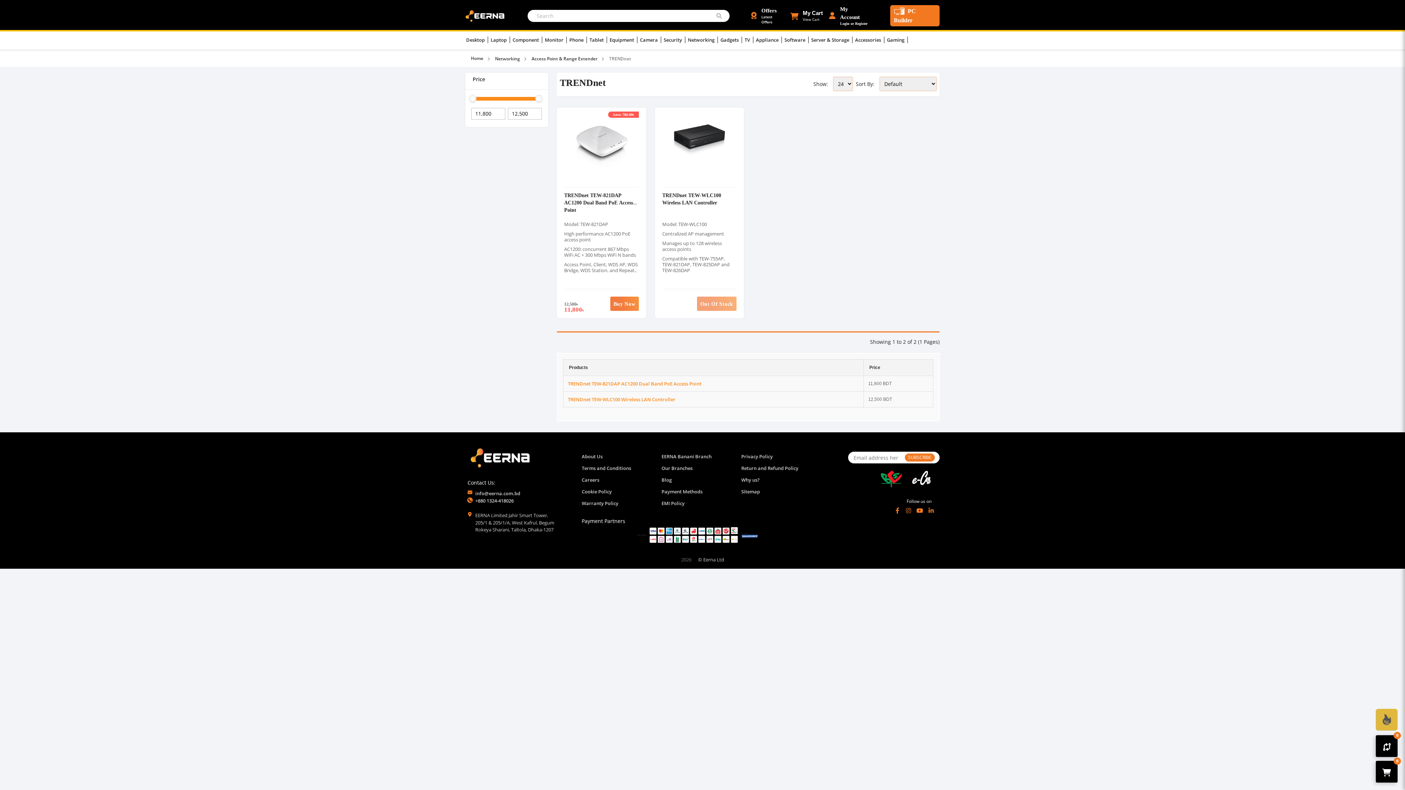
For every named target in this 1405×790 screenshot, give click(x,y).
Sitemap (750, 491)
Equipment (622, 40)
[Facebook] (897, 511)
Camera (649, 40)
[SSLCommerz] (697, 535)
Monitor (555, 40)
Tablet (597, 40)
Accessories (868, 40)
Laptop (499, 40)
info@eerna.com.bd (497, 493)
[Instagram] (908, 511)
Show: (820, 83)
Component (526, 40)
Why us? (750, 480)
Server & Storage (830, 40)
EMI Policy (673, 503)
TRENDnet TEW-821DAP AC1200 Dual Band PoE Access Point (598, 202)
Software (795, 40)
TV (748, 40)
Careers (590, 480)
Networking (702, 40)
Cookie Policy (597, 491)
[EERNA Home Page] (486, 15)
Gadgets (730, 40)
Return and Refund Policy (769, 468)
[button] (806, 15)
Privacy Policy (757, 456)
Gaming (896, 40)
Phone (577, 40)
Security (673, 40)
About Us (592, 456)
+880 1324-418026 (494, 500)
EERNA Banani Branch (687, 456)
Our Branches (677, 468)
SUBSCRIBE (920, 457)
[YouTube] (920, 511)
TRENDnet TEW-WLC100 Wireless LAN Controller (691, 199)
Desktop (476, 40)
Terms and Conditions (606, 468)
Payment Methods (682, 491)
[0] (1387, 746)
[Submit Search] (719, 16)
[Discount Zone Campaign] (1387, 720)
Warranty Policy (600, 503)
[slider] (472, 98)
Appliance (768, 40)
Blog (667, 480)
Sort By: (865, 83)
